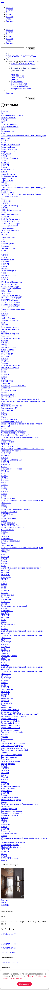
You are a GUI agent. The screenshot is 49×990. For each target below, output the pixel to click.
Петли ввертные (8, 498)
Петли (3, 496)
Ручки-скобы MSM (9, 719)
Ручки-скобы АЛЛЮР (10, 721)
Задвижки (5, 336)
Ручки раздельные (9, 656)
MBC (3, 640)
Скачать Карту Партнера (5, 902)
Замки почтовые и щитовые (13, 309)
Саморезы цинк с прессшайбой (14, 750)
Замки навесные (8, 237)
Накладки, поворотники (11, 469)
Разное (4, 376)
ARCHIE (5, 343)
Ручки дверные (7, 595)
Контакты (10, 21)
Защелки (4, 325)
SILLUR (4, 658)
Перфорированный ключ (11, 421)
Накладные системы (9, 127)
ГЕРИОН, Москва (9, 284)
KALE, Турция (7, 192)
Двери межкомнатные (10, 145)
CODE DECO (7, 410)
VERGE (4, 680)
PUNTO (4, 676)
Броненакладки (7, 131)
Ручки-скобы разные (10, 730)
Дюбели (4, 737)
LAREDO (5, 613)
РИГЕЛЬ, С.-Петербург (11, 298)
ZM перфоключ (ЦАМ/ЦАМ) (13, 430)
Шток (3, 417)
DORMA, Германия (9, 158)
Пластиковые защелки (10, 327)
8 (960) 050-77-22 (13, 56)
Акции (9, 14)
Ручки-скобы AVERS (10, 712)
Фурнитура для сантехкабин (13, 842)
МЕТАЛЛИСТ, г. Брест (11, 525)
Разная (4, 795)
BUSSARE (5, 660)
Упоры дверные (8, 764)
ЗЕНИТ (4, 683)
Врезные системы (8, 118)
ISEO (3, 122)
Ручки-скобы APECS (10, 710)
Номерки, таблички (9, 815)
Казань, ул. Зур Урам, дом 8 (23, 64)
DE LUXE (5, 602)
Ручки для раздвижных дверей (14, 606)
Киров (4, 854)
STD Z (4, 466)
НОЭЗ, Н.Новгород (9, 858)
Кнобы (4, 392)
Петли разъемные (8, 518)
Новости (9, 17)
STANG (4, 777)
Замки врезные (7, 169)
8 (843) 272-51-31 (8, 952)
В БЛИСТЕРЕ (7, 257)
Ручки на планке (8, 624)
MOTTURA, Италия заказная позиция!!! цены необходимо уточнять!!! (21, 195)
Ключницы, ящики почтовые (13, 385)
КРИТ (3, 142)
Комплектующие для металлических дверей (20, 399)
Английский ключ (9, 419)
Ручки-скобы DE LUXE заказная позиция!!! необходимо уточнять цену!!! (20, 715)
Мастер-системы (8, 248)
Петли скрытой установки (12, 527)
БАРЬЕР (4, 280)
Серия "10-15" (7, 181)
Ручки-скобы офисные (10, 728)
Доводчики (6, 154)
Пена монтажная (8, 759)
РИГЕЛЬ (5, 235)
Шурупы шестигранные (11, 755)
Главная (9, 8)
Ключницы (6, 388)
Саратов (4, 653)
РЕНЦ (3, 379)
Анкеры (4, 734)
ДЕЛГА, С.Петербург (10, 286)
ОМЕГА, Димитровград (11, 219)
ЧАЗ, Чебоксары (8, 318)
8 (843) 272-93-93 (28, 56)
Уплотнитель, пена (9, 757)
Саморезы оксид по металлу (13, 748)
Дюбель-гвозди (7, 739)
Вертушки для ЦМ (9, 408)
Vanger (4, 543)
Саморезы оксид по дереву (12, 746)
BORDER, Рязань (8, 185)
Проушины (6, 831)
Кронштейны (6, 791)
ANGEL (4, 822)
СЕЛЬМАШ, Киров (9, 300)
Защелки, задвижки (9, 320)
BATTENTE (6, 599)
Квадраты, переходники (11, 813)
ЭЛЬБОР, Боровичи (9, 226)
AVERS (4, 183)
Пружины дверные (9, 833)
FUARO (4, 478)
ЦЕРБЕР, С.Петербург (10, 304)
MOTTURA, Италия (9, 446)
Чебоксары (5, 268)
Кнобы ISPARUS (8, 397)
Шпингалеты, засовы (10, 845)
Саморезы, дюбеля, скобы (12, 732)
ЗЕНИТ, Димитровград (11, 210)
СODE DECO (7, 381)
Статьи (9, 19)
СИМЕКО (5, 383)
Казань (4, 782)
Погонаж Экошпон (9, 149)
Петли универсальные (10, 541)
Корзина (10, 93)
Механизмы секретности (11, 406)
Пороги (4, 593)
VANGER (5, 163)
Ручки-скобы (6, 707)
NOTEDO (5, 160)
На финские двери (9, 176)
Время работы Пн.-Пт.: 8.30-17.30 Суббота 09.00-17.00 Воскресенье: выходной (21, 85)
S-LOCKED (6, 201)
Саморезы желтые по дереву (13, 743)
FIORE (4, 820)
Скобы (4, 752)
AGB (3, 322)
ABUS (4, 239)
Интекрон (5, 480)
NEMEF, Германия (9, 124)
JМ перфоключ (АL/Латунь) (13, 433)
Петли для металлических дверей (15, 509)
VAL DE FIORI (7, 530)
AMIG (3, 487)
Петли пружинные (9, 512)
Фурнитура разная (9, 809)
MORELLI (5, 352)
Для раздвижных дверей (11, 811)
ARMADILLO (7, 514)
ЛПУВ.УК (5, 464)
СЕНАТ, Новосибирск (10, 223)
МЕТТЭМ (5, 293)
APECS (4, 120)
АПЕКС (4, 273)
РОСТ (3, 482)
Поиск (31, 49)
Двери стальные (8, 151)
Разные (4, 167)
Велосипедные (7, 244)
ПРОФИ (4, 208)
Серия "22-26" (7, 178)
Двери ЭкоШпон (8, 147)
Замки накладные (8, 271)
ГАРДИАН (5, 140)
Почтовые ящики (8, 390)
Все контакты (31, 61)
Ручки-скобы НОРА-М (10, 725)
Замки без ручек (8, 174)
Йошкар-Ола (6, 703)
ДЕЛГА (4, 370)
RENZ (3, 199)
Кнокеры (5, 597)
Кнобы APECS (7, 394)
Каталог (9, 10)
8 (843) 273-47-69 (8, 948)
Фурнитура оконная (9, 797)
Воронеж (5, 701)
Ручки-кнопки (7, 698)
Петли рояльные (8, 523)
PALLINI (5, 356)
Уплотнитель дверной (10, 761)
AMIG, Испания (8, 788)
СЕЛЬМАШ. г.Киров (10, 221)
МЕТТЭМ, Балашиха (10, 214)
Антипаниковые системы (12, 115)
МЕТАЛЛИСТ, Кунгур (11, 800)
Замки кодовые (7, 228)
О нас (8, 12)
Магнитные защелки (10, 329)
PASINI (4, 604)
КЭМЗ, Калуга (7, 291)
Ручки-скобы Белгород (10, 723)
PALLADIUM (7, 354)
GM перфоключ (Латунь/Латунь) (15, 435)
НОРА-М (5, 165)
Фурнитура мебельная (10, 786)
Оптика (4, 484)
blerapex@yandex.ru (9, 962)
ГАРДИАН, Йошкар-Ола (11, 205)
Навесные (5, 246)
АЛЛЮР (4, 203)
